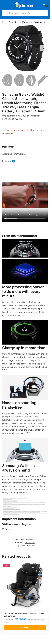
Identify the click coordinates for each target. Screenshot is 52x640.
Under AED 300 (28, 545)
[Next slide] (43, 48)
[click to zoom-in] (25, 48)
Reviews (8, 161)
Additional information (13, 153)
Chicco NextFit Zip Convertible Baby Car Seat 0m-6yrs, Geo (24, 614)
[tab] (25, 146)
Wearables (38, 22)
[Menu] (6, 5)
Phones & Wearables (23, 22)
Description (8, 146)
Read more (24, 627)
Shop (11, 22)
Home (4, 22)
